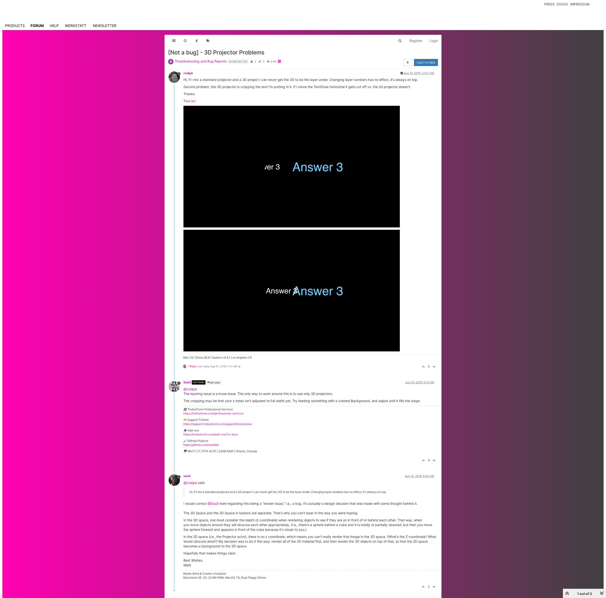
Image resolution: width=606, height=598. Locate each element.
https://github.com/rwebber (201, 445)
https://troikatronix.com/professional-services (213, 413)
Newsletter (104, 25)
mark (187, 476)
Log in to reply (426, 62)
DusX (187, 382)
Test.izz (189, 101)
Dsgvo (562, 4)
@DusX (213, 503)
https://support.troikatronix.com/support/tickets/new (217, 424)
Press (549, 4)
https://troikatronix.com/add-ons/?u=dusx (210, 434)
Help (54, 25)
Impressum (579, 4)
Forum (37, 25)
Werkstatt (75, 25)
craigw (188, 73)
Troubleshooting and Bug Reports (201, 61)
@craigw (215, 382)
